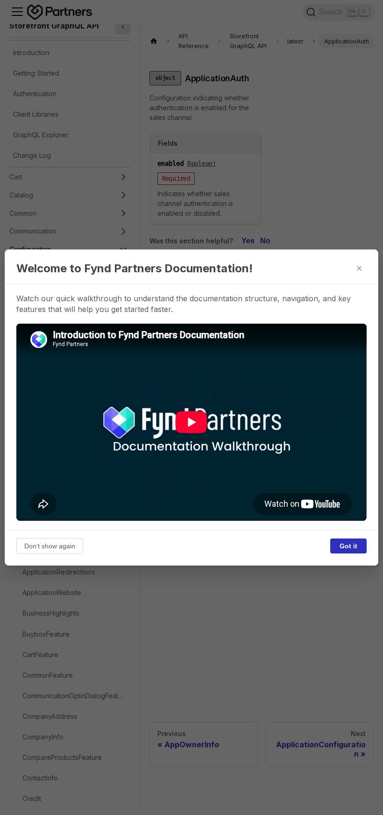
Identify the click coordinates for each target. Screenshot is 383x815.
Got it (348, 546)
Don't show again (49, 546)
